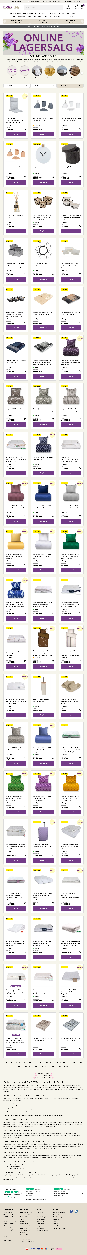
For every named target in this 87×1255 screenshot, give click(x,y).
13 (40, 1062)
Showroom (23, 1221)
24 (77, 1062)
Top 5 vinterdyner (58, 1217)
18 (57, 1062)
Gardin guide (40, 1224)
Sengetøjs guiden (42, 1219)
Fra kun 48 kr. (16, 21)
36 (53, 1066)
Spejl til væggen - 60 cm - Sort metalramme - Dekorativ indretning (42, 266)
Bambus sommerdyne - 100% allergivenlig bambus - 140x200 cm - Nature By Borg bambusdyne (71, 750)
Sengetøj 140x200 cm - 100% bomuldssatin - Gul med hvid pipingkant (14, 556)
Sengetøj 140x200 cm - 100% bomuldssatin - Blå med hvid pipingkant (42, 508)
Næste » (66, 1066)
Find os (5, 1236)
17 (53, 1062)
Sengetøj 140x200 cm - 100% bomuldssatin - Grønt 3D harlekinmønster (14, 798)
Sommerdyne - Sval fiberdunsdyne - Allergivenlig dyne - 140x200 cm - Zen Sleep (70, 459)
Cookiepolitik (24, 1217)
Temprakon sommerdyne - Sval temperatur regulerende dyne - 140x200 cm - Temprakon (70, 943)
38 (60, 1066)
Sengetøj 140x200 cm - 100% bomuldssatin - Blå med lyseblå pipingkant (42, 750)
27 (22, 1066)
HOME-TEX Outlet (59, 1228)
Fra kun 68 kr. (43, 21)
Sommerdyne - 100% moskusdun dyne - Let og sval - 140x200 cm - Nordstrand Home (16, 701)
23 (74, 1062)
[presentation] (4, 21)
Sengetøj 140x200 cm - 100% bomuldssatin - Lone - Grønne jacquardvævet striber (70, 556)
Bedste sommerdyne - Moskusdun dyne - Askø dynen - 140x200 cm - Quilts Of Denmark (16, 847)
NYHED (70, 21)
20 (64, 1062)
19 (60, 1062)
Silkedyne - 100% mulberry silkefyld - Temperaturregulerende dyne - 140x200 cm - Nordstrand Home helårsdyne (70, 897)
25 (81, 1062)
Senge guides (41, 1226)
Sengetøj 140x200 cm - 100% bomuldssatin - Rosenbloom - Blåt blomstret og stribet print (15, 605)
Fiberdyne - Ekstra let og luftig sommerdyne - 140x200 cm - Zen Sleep (43, 895)
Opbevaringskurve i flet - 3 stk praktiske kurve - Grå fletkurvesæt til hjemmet (15, 266)
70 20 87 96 (13, 1221)
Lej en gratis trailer (25, 1230)
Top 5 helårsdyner (58, 1215)
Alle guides (40, 1212)
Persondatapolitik (25, 1215)
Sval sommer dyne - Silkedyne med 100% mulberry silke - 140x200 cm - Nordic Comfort (42, 943)
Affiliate (22, 1237)
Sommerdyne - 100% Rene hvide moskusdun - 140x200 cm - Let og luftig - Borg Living (16, 459)
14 (43, 1062)
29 (29, 1066)
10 (30, 1062)
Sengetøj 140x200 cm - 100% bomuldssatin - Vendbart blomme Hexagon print (71, 363)
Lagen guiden (40, 1221)
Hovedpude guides (42, 1217)
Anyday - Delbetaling (26, 1235)
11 (33, 1062)
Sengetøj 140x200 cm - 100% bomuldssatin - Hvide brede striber (42, 556)
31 (36, 1066)
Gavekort (22, 1233)
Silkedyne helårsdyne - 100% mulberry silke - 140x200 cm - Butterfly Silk (70, 847)
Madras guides (41, 1228)
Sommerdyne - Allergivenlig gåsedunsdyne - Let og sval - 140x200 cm (14, 653)
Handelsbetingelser (26, 1212)
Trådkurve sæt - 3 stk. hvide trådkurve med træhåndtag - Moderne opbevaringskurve (69, 266)
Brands (55, 1221)
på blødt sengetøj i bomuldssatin (43, 26)
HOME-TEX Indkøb (26, 1239)
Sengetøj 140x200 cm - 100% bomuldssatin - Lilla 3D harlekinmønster (42, 798)
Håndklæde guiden (42, 1230)
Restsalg (56, 1226)
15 (47, 1062)
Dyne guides (40, 1215)
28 (26, 1066)
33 (43, 1066)
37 (56, 1066)
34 (46, 1066)
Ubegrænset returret (26, 1226)
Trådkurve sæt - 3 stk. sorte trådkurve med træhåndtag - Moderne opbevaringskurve (14, 314)
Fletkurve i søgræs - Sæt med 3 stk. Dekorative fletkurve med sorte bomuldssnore (42, 217)
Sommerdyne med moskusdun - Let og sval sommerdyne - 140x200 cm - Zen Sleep (42, 992)
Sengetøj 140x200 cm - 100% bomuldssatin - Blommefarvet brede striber (15, 508)
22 (70, 1062)
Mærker (55, 1224)
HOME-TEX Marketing (27, 1241)
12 (36, 1062)
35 (50, 1066)
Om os (22, 1219)
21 (67, 1062)
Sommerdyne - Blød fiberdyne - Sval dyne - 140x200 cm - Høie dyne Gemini (15, 943)
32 (39, 1066)
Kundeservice (24, 1224)
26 (19, 1066)
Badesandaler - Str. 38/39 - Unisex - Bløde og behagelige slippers (70, 701)
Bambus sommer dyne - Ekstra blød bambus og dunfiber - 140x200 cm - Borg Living (42, 605)
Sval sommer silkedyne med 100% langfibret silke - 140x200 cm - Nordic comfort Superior (70, 605)
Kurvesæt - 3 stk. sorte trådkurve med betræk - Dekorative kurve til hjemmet (71, 217)
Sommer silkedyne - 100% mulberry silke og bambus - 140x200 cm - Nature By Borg (14, 895)
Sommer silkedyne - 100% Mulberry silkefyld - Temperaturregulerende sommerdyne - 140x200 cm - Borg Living (71, 994)
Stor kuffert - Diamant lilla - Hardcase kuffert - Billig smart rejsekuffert (42, 847)
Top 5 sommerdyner (59, 1212)
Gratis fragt (23, 1228)
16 (50, 1062)
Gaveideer (56, 1219)
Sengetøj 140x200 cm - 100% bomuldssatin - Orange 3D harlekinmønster (70, 798)
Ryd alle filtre (79, 82)
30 (33, 1066)
